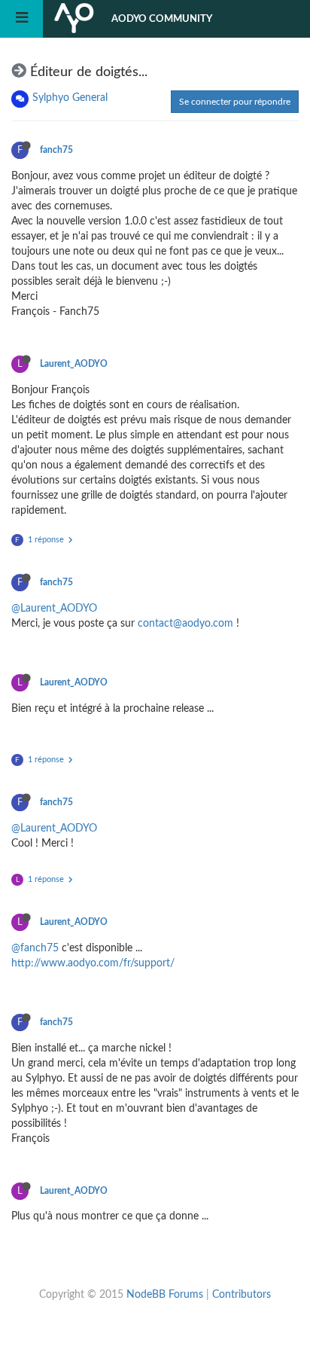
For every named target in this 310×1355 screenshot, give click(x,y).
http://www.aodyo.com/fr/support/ (93, 963)
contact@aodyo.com (185, 623)
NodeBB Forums (164, 1294)
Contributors (241, 1294)
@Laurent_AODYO (54, 608)
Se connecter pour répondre (234, 101)
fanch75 (56, 149)
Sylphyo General (70, 98)
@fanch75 (35, 948)
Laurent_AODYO (74, 363)
